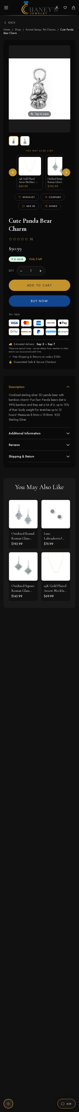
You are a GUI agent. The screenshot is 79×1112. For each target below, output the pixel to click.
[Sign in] (57, 8)
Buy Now (39, 301)
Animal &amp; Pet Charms (41, 30)
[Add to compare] (31, 526)
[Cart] (73, 8)
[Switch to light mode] (8, 1104)
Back (11, 22)
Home (7, 30)
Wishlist (29, 197)
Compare (55, 197)
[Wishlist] (65, 8)
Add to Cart (39, 285)
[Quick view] (31, 506)
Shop (18, 30)
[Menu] (6, 7)
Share (53, 206)
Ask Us (30, 206)
